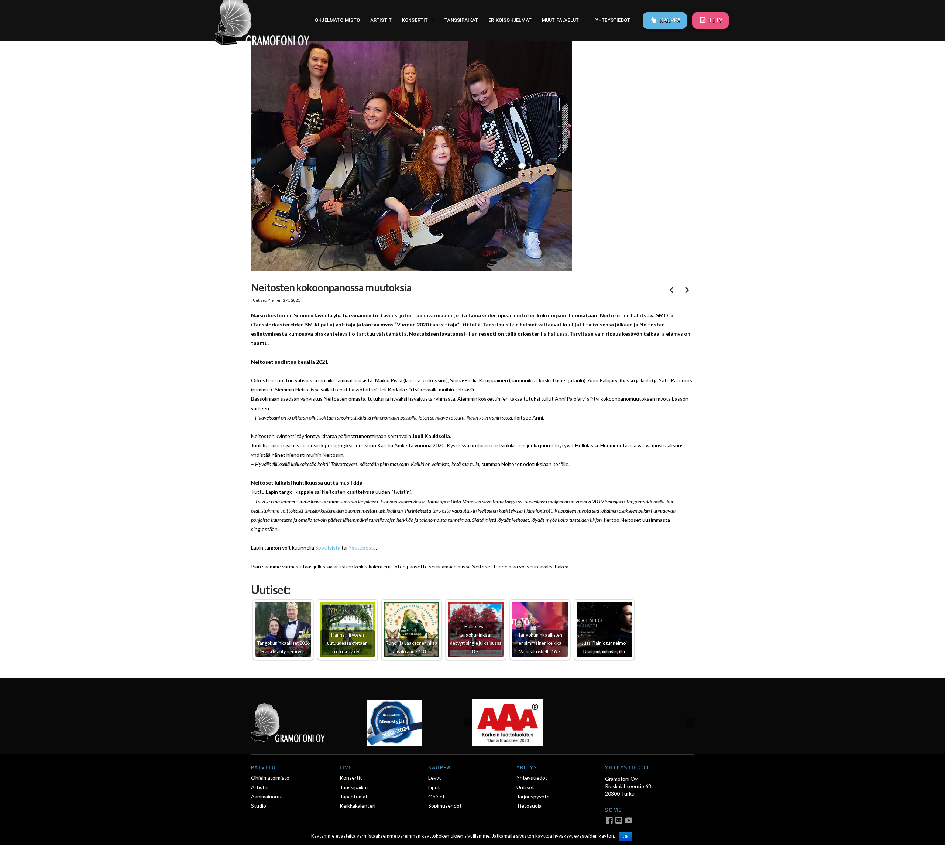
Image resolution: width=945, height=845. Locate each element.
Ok (625, 836)
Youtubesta (362, 547)
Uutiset (259, 300)
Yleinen (274, 300)
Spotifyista (327, 547)
